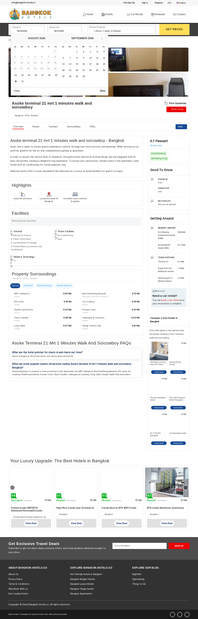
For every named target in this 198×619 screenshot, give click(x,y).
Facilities (53, 127)
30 (16, 81)
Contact (181, 14)
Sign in (144, 3)
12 (104, 58)
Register (158, 3)
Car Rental (136, 14)
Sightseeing (138, 579)
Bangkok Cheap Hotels (82, 589)
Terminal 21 (163, 262)
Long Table (95, 374)
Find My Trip (129, 3)
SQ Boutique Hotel (177, 433)
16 (84, 64)
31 (22, 81)
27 (42, 75)
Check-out (54, 27)
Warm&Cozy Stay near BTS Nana (158, 363)
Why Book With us (18, 589)
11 (97, 58)
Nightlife (136, 574)
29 (56, 75)
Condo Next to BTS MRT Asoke (119, 507)
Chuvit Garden (60, 374)
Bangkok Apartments (81, 594)
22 (77, 70)
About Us (14, 574)
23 (16, 75)
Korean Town (46, 374)
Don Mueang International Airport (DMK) (166, 235)
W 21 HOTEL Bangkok (155, 434)
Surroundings (74, 127)
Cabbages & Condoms (78, 374)
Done (102, 91)
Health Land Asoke (30, 374)
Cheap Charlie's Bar (111, 374)
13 (63, 64)
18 (97, 64)
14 (70, 64)
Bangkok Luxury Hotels (82, 584)
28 (49, 75)
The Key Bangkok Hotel (158, 399)
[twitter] (179, 614)
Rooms (36, 127)
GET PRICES (174, 29)
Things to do (139, 584)
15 (77, 64)
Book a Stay (177, 109)
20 (63, 70)
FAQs (92, 127)
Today (17, 91)
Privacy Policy (15, 579)
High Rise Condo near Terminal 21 (75, 507)
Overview (18, 127)
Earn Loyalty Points (18, 594)
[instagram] (187, 614)
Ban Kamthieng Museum (105, 371)
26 (36, 75)
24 (22, 75)
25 (29, 75)
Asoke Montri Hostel (175, 363)
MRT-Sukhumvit (85, 371)
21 (70, 70)
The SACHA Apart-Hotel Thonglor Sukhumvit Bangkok (177, 399)
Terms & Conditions (19, 584)
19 (104, 64)
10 (90, 58)
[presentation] (12, 487)
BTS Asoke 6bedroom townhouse (165, 507)
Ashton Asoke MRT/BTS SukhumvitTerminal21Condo (26, 509)
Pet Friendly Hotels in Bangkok (86, 574)
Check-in (16, 27)
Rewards (159, 14)
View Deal (158, 372)
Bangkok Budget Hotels (82, 579)
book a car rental (170, 300)
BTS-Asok (122, 371)
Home (89, 14)
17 (90, 64)
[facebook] (172, 614)
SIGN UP (179, 546)
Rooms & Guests (97, 27)
